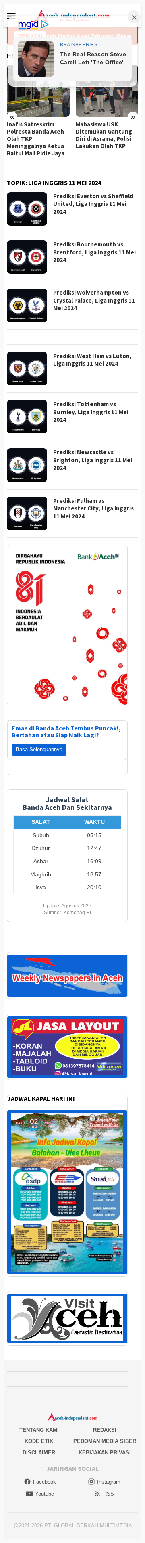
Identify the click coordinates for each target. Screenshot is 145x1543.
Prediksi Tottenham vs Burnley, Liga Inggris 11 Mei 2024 (90, 411)
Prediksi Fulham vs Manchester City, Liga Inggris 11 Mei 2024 (93, 508)
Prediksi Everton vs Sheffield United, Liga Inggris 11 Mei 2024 (93, 203)
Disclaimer (39, 1452)
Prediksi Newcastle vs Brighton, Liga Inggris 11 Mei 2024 (92, 460)
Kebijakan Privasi (105, 1452)
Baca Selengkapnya (39, 749)
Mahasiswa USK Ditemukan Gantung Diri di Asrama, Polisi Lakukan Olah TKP (104, 135)
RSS (108, 1494)
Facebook (44, 1482)
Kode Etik (39, 1441)
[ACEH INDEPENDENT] (72, 15)
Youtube (44, 1494)
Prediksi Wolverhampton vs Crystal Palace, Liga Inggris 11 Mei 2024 (94, 300)
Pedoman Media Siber (104, 1441)
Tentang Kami (39, 1430)
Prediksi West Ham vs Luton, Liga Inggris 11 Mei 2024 (92, 360)
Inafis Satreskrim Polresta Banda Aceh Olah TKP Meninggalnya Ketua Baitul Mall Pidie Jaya (35, 139)
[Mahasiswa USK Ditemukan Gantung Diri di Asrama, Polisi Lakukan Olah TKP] (107, 91)
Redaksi (104, 1430)
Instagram (108, 1482)
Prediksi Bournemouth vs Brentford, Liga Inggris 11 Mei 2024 (94, 252)
